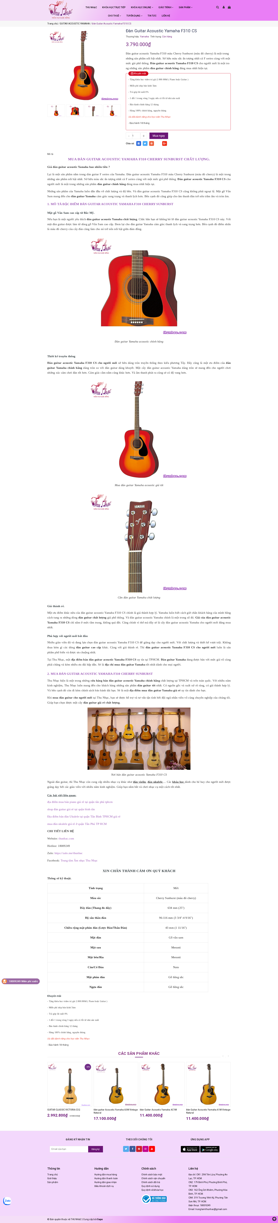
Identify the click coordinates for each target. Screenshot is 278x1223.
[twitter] (126, 1149)
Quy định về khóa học (152, 1190)
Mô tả (50, 154)
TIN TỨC (152, 15)
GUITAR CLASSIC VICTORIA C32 (63, 1109)
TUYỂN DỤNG (133, 15)
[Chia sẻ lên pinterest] (151, 143)
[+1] (164, 143)
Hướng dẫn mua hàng (105, 1174)
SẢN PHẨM (185, 7)
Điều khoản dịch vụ (104, 1186)
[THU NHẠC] (61, 9)
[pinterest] (139, 1149)
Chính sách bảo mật (151, 1174)
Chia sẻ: (130, 143)
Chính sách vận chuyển (153, 1178)
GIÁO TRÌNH (165, 7)
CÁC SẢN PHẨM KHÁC (139, 1053)
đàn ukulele (155, 781)
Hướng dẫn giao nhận (105, 1182)
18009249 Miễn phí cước (23, 981)
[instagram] (145, 1149)
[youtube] (152, 1149)
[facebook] (132, 1149)
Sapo (100, 1219)
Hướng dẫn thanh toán (106, 1178)
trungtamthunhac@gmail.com (211, 1209)
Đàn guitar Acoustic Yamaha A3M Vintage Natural (116, 1111)
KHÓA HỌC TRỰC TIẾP (114, 7)
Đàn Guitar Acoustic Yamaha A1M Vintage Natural (208, 1111)
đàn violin (139, 781)
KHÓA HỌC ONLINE (141, 7)
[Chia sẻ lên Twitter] (145, 143)
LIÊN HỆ (166, 15)
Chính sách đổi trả (150, 1182)
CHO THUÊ (114, 15)
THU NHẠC (91, 7)
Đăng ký (96, 1149)
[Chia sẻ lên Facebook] (138, 143)
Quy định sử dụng (150, 1186)
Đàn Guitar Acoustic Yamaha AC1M (158, 1109)
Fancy (158, 143)
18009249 (205, 1205)
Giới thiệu (52, 1178)
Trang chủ (52, 1174)
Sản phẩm (52, 1182)
